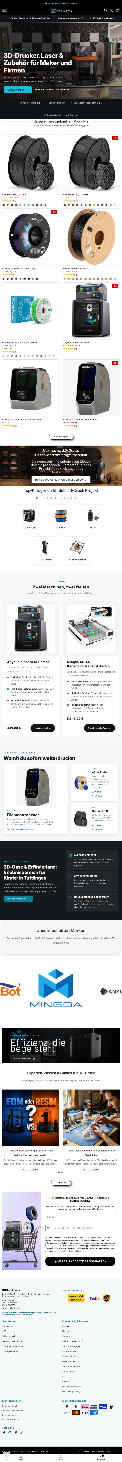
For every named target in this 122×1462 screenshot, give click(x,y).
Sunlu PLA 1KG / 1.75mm (14, 194)
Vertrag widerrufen (10, 1351)
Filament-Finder (69, 1356)
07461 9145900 (8, 1305)
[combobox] (51, 1228)
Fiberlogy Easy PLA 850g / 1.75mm (19, 342)
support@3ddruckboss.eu (14, 1308)
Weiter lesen (29, 1169)
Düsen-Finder (68, 1361)
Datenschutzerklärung (12, 1341)
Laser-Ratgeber (69, 1351)
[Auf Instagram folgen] (9, 1433)
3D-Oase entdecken (18, 898)
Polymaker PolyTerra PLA (75, 268)
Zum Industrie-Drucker (99, 728)
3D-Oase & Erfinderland (13, 1410)
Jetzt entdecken (43, 728)
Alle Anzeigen (61, 436)
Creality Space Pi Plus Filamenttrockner (22, 419)
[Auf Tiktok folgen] (21, 1433)
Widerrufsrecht (9, 1336)
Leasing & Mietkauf (10, 1419)
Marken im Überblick (71, 1386)
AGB (4, 1331)
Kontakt (66, 1326)
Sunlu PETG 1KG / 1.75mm (76, 194)
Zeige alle (61, 1182)
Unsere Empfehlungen (72, 1391)
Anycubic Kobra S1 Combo (76, 342)
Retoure (66, 1336)
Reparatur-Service (44, 89)
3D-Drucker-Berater (71, 1366)
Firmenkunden (62, 89)
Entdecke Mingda (22, 1058)
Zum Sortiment (17, 89)
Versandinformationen (12, 1346)
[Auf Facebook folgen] (3, 1433)
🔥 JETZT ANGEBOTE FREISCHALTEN (80, 1261)
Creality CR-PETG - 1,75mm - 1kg (18, 268)
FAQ (64, 1376)
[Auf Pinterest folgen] (15, 1433)
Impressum (7, 1326)
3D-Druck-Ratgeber (71, 1346)
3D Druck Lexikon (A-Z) (72, 1341)
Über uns (66, 1331)
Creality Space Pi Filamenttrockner (80, 419)
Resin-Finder (68, 1371)
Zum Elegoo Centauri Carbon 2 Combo (59, 479)
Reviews (66, 1381)
